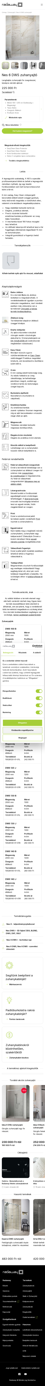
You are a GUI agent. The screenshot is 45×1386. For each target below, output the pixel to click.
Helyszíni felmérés (10, 1335)
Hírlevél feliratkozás (30, 1346)
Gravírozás (7, 1346)
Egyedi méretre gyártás (12, 1325)
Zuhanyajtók (27, 1291)
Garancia (6, 1291)
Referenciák (7, 1307)
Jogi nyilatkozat (12, 1368)
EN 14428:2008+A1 (19, 341)
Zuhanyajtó (11, 12)
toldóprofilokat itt (35, 576)
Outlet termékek (29, 1317)
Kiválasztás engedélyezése (22, 730)
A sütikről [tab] (37, 653)
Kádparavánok (28, 1301)
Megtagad (22, 738)
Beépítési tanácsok (30, 1340)
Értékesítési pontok (10, 1296)
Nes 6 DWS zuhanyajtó (24, 12)
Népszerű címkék (29, 1356)
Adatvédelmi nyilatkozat (30, 1368)
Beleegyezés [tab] (8, 653)
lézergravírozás (31, 499)
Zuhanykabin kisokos (19, 1058)
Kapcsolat (6, 1312)
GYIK (24, 1351)
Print (38, 519)
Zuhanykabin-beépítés (11, 1330)
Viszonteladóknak (9, 1301)
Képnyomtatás (8, 1340)
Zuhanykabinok (28, 1286)
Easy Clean (35, 355)
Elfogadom (22, 723)
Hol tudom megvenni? (22, 131)
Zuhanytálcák (28, 1307)
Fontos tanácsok (16, 1019)
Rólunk (5, 1286)
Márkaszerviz (15, 984)
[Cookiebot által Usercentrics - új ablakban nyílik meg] (32, 646)
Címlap (4, 12)
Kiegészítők (27, 1312)
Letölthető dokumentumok (32, 1330)
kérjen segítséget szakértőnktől (27, 615)
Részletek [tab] (23, 653)
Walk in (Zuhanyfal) (30, 1296)
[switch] (39, 698)
